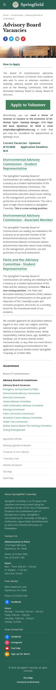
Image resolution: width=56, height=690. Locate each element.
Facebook (16, 601)
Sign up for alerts (20, 653)
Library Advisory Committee (17, 401)
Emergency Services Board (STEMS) (20, 389)
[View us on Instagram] (7, 642)
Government (17, 15)
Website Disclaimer (12, 465)
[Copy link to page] (23, 38)
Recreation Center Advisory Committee (22, 417)
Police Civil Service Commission (18, 413)
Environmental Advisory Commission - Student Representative (21, 163)
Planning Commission (14, 409)
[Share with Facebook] (5, 38)
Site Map (7, 471)
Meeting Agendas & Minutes (17, 445)
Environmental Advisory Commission (21, 393)
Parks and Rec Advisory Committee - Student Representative (21, 264)
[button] (4, 4)
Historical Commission (14, 397)
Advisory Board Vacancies (16, 385)
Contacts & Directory (28, 682)
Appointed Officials (12, 438)
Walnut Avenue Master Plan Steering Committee (27, 425)
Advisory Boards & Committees (20, 380)
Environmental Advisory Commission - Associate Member (28, 217)
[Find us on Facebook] (7, 602)
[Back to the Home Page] (28, 5)
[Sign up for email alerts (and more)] (7, 654)
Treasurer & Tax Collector (16, 451)
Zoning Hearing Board (14, 429)
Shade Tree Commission (15, 421)
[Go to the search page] (51, 5)
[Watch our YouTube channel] (7, 648)
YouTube (15, 648)
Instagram (16, 642)
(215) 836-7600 (19, 554)
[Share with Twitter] (11, 38)
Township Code (11, 458)
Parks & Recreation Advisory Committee (23, 405)
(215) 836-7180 (16, 557)
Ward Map (8, 478)
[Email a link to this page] (17, 38)
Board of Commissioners (16, 373)
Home (6, 15)
